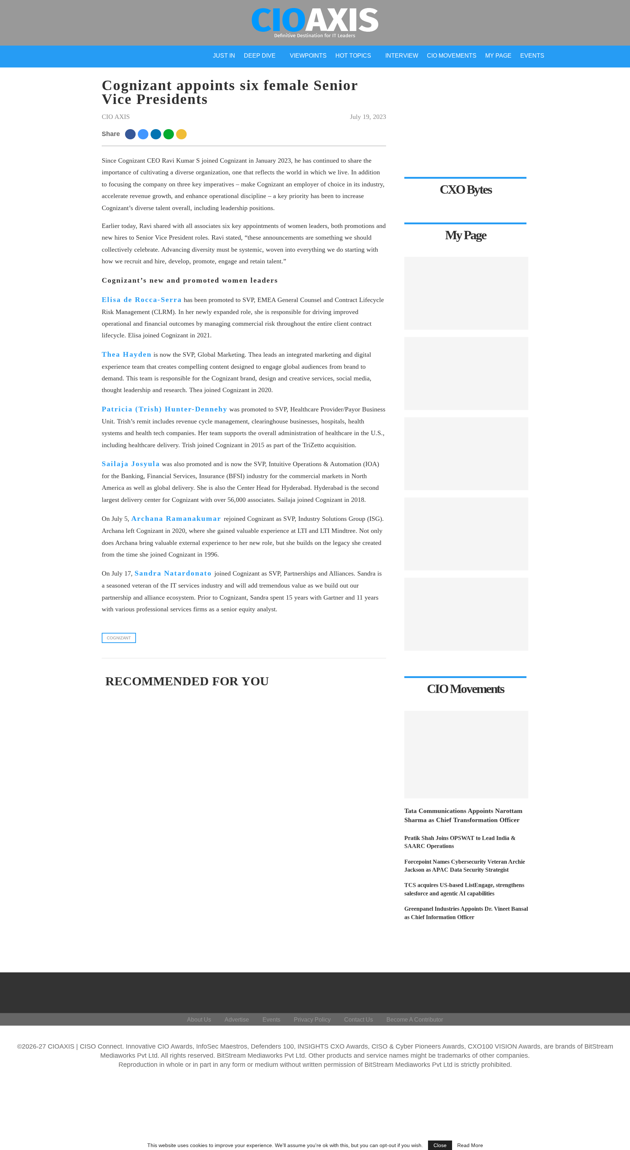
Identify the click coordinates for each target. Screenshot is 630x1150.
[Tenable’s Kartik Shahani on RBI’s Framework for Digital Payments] (466, 614)
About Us (199, 1020)
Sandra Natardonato (173, 573)
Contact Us (358, 1020)
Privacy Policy (312, 1020)
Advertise (237, 1020)
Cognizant (119, 638)
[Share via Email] (182, 134)
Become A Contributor (414, 1020)
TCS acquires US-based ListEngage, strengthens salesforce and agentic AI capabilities (464, 889)
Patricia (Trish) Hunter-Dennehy (165, 409)
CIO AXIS (116, 116)
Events (532, 56)
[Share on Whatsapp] (169, 134)
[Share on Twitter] (144, 134)
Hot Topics (353, 56)
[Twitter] (556, 991)
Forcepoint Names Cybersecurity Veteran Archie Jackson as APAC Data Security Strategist (464, 866)
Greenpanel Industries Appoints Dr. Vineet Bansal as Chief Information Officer (466, 913)
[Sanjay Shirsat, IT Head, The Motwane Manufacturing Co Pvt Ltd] (466, 373)
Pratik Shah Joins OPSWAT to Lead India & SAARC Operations (460, 842)
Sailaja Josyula (131, 464)
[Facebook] (538, 991)
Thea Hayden (127, 354)
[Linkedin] (573, 991)
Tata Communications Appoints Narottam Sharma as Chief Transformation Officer (463, 815)
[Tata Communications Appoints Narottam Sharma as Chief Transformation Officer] (466, 754)
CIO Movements (452, 56)
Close (440, 1145)
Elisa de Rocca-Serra (142, 299)
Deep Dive (260, 56)
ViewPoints (308, 56)
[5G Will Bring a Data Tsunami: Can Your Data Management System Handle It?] (466, 293)
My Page (498, 56)
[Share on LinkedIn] (157, 134)
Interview (401, 56)
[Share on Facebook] (131, 134)
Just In (224, 56)
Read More (470, 1145)
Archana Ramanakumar (176, 518)
